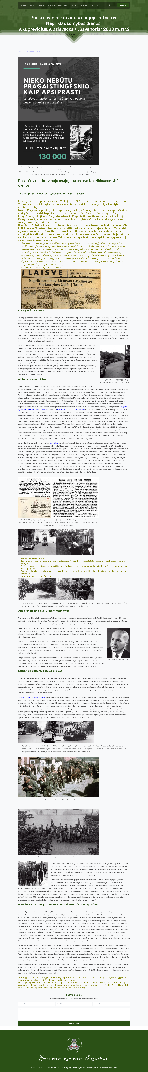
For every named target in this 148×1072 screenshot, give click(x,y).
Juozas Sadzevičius (64, 409)
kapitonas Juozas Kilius (40, 409)
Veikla (38, 34)
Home (32, 34)
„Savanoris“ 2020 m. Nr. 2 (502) (29, 51)
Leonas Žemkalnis (78, 409)
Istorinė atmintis (49, 34)
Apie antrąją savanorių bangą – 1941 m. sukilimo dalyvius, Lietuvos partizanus (88, 34)
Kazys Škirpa (53, 443)
